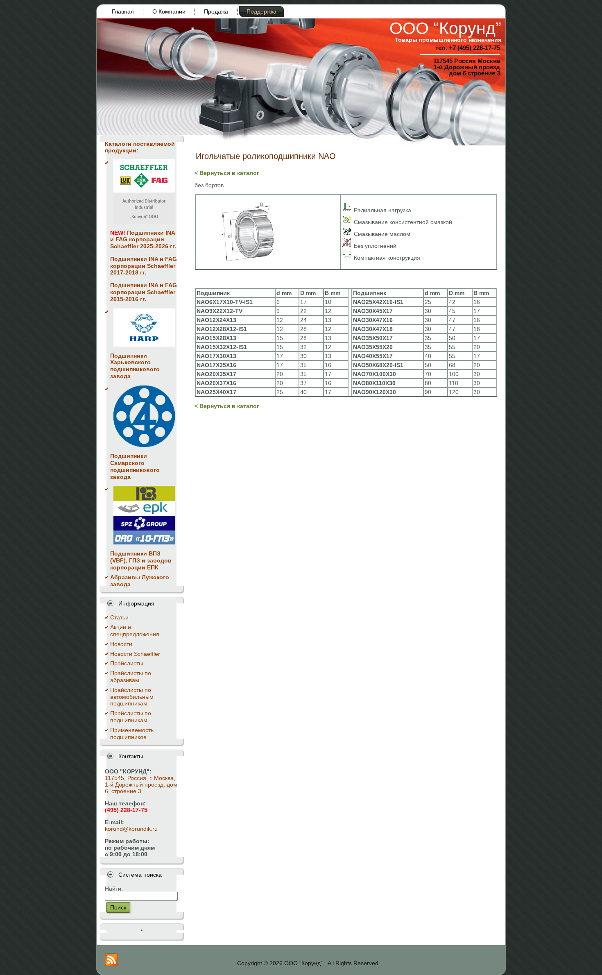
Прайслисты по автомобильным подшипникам (132, 697)
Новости (121, 644)
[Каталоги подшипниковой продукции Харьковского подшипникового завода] (144, 327)
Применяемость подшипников (132, 733)
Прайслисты (126, 663)
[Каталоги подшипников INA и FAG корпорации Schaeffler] (144, 191)
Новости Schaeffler (135, 654)
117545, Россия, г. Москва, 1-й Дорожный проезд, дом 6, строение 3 (141, 784)
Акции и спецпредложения (134, 630)
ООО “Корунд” (445, 28)
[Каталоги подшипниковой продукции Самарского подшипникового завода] (144, 416)
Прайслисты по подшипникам (130, 716)
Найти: (114, 888)
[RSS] (111, 959)
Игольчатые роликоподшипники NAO (266, 156)
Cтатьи (119, 617)
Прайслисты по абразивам (130, 676)
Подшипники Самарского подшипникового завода (135, 466)
